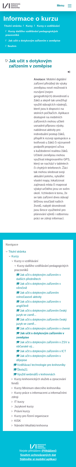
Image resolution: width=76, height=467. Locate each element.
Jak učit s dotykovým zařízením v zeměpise (34, 40)
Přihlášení (49, 450)
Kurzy (29, 25)
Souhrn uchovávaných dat (38, 454)
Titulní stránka (13, 25)
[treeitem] (38, 252)
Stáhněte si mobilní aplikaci (38, 459)
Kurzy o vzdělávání (48, 25)
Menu (61, 5)
